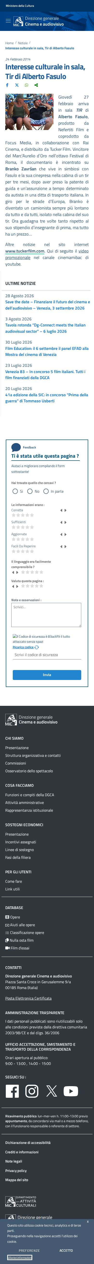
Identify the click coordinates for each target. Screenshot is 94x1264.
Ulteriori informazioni (20, 1257)
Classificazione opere (26, 932)
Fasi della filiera (18, 857)
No (37, 491)
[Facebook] (7, 85)
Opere (14, 917)
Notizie (23, 43)
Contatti (13, 967)
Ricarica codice (23, 647)
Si (21, 491)
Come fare (13, 881)
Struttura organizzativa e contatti (33, 755)
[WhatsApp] (26, 85)
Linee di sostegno (19, 849)
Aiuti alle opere (22, 925)
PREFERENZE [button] (29, 1250)
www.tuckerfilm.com (24, 251)
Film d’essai (19, 948)
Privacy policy (16, 1170)
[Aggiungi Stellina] (65, 510)
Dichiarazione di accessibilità (28, 1142)
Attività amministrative (24, 802)
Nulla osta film (21, 940)
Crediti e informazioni (22, 1152)
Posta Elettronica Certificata (28, 998)
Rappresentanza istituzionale (29, 810)
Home (9, 43)
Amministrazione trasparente (34, 1013)
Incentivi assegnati (20, 842)
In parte (57, 491)
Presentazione (17, 748)
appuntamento (16, 1120)
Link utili (12, 889)
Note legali (13, 1161)
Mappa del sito (16, 1180)
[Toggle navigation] (8, 21)
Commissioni (15, 763)
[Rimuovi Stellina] (61, 510)
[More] (36, 85)
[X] (17, 85)
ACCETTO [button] (66, 1250)
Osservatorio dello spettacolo (29, 771)
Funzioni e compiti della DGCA (29, 795)
